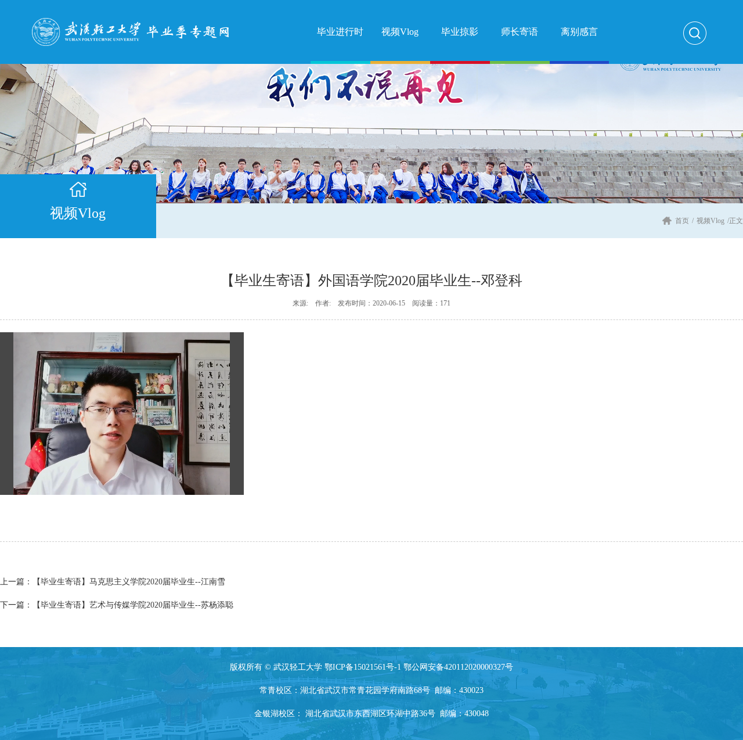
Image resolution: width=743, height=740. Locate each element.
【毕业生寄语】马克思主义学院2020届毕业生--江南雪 (112, 581)
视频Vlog (710, 221)
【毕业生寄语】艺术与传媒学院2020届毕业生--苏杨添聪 (116, 605)
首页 (682, 221)
